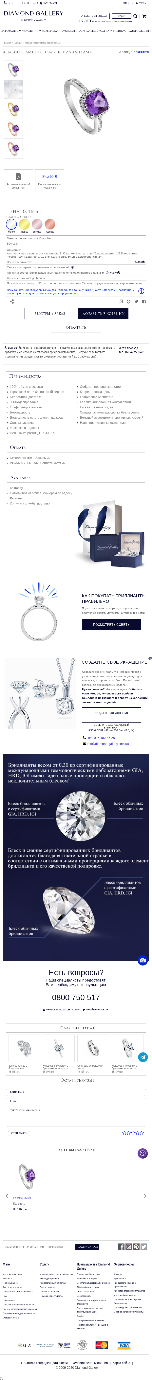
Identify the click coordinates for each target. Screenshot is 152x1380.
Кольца (18, 43)
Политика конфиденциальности (19, 1313)
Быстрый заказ (49, 313)
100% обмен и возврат (26, 386)
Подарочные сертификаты (90, 1320)
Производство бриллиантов (128, 1307)
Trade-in (81, 1316)
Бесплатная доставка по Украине (93, 1283)
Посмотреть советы (111, 624)
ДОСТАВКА (20, 478)
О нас (7, 1264)
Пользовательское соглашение (18, 1304)
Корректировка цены (95, 392)
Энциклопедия (124, 31)
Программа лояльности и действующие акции (90, 1310)
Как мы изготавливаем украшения (20, 1309)
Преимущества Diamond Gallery (93, 1266)
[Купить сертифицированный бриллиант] (76, 960)
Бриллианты (10, 31)
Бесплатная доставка (26, 397)
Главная (7, 43)
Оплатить (76, 327)
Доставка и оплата (12, 1287)
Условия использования (90, 1363)
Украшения (30, 31)
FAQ (5, 1296)
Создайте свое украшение (114, 662)
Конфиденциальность (26, 407)
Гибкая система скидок (96, 407)
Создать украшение (111, 713)
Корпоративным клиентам (53, 1283)
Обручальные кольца (94, 31)
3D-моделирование (24, 402)
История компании (12, 1274)
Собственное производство (100, 386)
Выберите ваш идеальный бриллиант (111, 728)
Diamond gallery (33, 17)
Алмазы (118, 1274)
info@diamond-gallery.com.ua (108, 743)
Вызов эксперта (48, 1287)
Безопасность (20, 412)
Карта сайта (121, 1363)
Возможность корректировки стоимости (91, 1302)
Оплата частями (22, 422)
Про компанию (10, 1283)
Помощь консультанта (51, 1296)
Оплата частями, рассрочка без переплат (110, 412)
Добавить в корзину (103, 313)
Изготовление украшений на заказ (57, 1274)
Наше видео (9, 1300)
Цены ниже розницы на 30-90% (33, 433)
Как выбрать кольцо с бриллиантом (125, 1285)
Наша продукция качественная (103, 422)
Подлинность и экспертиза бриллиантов (127, 1301)
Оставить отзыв (11, 1317)
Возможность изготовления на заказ (36, 417)
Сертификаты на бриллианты (128, 1312)
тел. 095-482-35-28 (101, 738)
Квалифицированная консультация (106, 402)
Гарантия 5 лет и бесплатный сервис (37, 392)
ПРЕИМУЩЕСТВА (25, 376)
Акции (144, 31)
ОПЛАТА (18, 448)
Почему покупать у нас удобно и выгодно (93, 1327)
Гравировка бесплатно (96, 397)
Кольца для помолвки (58, 31)
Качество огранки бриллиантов (129, 1291)
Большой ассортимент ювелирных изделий (111, 417)
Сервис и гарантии (49, 1291)
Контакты (7, 1278)
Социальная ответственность (18, 1291)
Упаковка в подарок (24, 428)
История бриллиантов (125, 1295)
